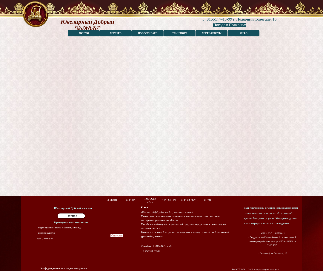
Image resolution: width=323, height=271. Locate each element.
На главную (88, 27)
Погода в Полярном (229, 25)
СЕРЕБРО (115, 33)
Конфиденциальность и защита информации (64, 268)
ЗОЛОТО (84, 33)
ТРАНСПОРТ (179, 33)
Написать (116, 235)
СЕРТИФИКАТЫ (212, 33)
